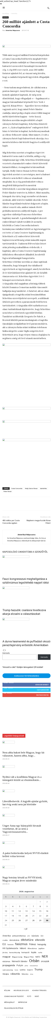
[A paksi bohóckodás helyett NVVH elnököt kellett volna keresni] (26, 845)
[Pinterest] (16, 35)
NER (45, 956)
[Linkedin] (27, 35)
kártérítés (43, 488)
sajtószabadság (7, 970)
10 (6, 911)
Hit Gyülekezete (10, 948)
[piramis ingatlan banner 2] (26, 373)
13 (26, 911)
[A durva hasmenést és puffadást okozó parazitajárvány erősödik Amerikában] (26, 627)
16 (47, 911)
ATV (28, 936)
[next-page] (5, 650)
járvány (5, 952)
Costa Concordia (16, 488)
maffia (40, 952)
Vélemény (25, 974)
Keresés (6, 653)
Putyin (20, 965)
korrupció (25, 952)
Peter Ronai (7, 491)
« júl (25, 928)
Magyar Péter (29, 957)
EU (4, 944)
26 (19, 920)
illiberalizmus (32, 948)
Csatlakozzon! (43, 690)
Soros (16, 970)
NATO (37, 957)
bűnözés (35, 936)
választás (15, 974)
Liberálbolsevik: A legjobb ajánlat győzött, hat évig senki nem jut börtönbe (25, 803)
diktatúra (27, 940)
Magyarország (17, 957)
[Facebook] (4, 35)
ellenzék (40, 940)
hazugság (41, 944)
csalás (5, 940)
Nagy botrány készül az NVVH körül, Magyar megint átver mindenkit (22, 879)
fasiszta (10, 944)
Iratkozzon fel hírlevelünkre (26, 675)
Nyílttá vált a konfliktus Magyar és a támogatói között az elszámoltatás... (22, 778)
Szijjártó (30, 970)
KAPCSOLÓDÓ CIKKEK (14, 551)
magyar (6, 956)
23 (47, 915)
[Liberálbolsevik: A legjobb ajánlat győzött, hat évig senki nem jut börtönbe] (26, 794)
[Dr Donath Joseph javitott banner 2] (26, 440)
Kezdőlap (5, 13)
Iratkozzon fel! (42, 695)
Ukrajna (5, 974)
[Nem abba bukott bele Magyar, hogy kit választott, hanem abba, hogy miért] (26, 745)
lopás (33, 952)
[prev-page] (3, 650)
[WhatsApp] (21, 35)
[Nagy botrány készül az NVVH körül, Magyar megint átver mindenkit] (26, 870)
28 (33, 920)
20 (26, 915)
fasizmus (21, 944)
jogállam (41, 948)
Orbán (34, 960)
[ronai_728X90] (26, 48)
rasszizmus (34, 965)
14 (33, 911)
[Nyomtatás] (38, 35)
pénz (26, 965)
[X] (10, 35)
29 (40, 920)
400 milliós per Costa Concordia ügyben (11, 521)
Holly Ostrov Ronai (31, 488)
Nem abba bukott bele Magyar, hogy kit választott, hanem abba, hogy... (23, 754)
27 (26, 920)
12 (19, 911)
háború (23, 948)
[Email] (33, 35)
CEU (42, 936)
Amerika (14, 13)
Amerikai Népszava (13, 30)
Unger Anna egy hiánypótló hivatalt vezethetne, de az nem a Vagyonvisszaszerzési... (21, 828)
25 (13, 920)
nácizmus (6, 961)
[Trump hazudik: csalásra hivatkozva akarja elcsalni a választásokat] (26, 596)
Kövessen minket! (42, 685)
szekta (22, 970)
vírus (31, 974)
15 (40, 911)
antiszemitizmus (19, 936)
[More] (44, 35)
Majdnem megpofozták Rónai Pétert (39, 521)
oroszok (45, 961)
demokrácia (14, 940)
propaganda (8, 965)
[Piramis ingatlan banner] (26, 410)
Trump (38, 969)
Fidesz (32, 944)
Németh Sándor (19, 961)
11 (13, 911)
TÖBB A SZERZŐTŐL (37, 551)
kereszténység (14, 952)
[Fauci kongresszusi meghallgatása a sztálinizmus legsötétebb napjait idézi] (26, 564)
